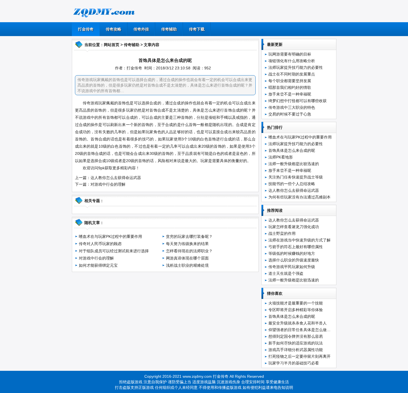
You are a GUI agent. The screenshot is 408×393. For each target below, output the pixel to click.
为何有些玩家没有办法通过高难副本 (299, 197)
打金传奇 (86, 29)
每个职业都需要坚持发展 (289, 81)
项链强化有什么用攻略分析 (291, 61)
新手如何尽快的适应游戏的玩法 (295, 343)
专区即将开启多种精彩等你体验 (295, 310)
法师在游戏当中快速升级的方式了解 (299, 240)
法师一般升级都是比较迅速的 (293, 164)
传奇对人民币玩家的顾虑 (100, 243)
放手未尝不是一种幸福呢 (289, 94)
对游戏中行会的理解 (107, 184)
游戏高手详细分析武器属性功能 (295, 349)
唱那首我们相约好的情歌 (289, 87)
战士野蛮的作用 (282, 233)
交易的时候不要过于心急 (289, 114)
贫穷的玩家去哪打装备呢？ (189, 236)
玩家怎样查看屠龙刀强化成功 (293, 227)
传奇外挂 (141, 29)
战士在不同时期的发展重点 (291, 74)
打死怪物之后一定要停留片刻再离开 (299, 356)
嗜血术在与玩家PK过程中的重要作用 (110, 236)
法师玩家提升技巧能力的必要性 (295, 67)
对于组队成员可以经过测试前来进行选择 (114, 251)
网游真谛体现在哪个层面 (187, 258)
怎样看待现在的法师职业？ (189, 251)
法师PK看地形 (280, 157)
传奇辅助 (169, 29)
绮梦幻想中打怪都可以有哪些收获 (297, 101)
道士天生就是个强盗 (285, 273)
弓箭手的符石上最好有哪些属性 (295, 247)
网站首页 (111, 44)
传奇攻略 (113, 29)
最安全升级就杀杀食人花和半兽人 (297, 323)
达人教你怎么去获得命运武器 (115, 177)
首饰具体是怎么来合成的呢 (291, 150)
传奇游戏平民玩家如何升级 (291, 266)
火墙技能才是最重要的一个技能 (295, 303)
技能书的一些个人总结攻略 (291, 184)
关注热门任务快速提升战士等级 (295, 177)
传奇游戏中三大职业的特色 (291, 107)
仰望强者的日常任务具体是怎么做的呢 (301, 330)
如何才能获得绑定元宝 (98, 265)
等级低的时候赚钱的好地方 (291, 253)
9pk (101, 168)
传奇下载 (197, 29)
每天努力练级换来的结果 (187, 243)
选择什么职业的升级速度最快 (293, 260)
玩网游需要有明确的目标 (289, 54)
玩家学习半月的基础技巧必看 (293, 363)
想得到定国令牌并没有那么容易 (295, 336)
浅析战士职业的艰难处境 (187, 265)
